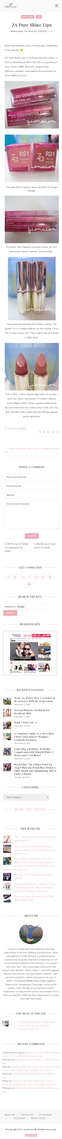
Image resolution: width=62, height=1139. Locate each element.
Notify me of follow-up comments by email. (17, 547)
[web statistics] (31, 1135)
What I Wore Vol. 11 (25, 722)
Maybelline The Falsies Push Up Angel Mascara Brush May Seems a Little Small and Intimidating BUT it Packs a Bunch (35, 769)
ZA (38, 17)
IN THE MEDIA (45, 1115)
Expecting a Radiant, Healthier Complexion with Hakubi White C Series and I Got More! (34, 752)
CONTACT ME (27, 1115)
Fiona (50, 31)
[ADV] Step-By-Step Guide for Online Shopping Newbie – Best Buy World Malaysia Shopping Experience (35, 887)
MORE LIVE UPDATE (30, 809)
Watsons (28, 17)
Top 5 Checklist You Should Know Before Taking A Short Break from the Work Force (35, 850)
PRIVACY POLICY (38, 1118)
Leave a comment (17, 428)
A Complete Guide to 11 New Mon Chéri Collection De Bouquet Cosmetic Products (34, 736)
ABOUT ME (10, 1115)
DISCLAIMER (19, 1118)
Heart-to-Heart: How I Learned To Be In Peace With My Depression (34, 699)
